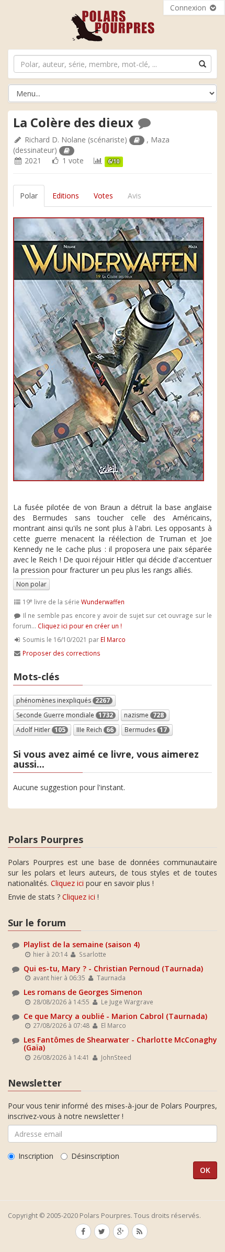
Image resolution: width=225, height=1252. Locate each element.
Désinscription (95, 1156)
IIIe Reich (95, 729)
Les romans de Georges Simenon (83, 992)
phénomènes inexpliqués (63, 700)
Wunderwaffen (103, 601)
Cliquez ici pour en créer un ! (80, 626)
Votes (103, 196)
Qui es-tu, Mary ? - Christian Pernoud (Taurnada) (113, 968)
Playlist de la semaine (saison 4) (82, 944)
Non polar (31, 584)
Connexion (189, 8)
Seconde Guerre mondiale (64, 715)
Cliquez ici (67, 883)
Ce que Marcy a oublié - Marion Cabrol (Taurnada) (115, 1016)
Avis (134, 196)
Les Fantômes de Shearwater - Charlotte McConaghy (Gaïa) (120, 1043)
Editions (65, 196)
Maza (160, 140)
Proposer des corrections (61, 653)
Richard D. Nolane (55, 140)
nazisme (144, 715)
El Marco (113, 639)
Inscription (35, 1156)
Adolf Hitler (40, 729)
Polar (29, 196)
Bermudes (146, 729)
